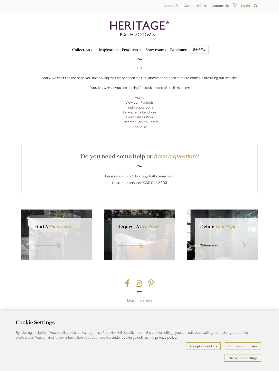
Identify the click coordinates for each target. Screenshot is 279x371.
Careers (146, 300)
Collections (82, 49)
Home (139, 98)
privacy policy (165, 338)
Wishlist (198, 49)
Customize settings (243, 358)
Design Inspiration (139, 117)
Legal (131, 300)
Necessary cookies (243, 346)
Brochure (178, 49)
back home (177, 78)
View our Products (139, 102)
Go (143, 241)
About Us (171, 5)
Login (245, 5)
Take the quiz (209, 245)
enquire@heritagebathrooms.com (146, 176)
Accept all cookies (203, 346)
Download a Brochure (139, 112)
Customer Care (195, 5)
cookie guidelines (135, 338)
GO (60, 241)
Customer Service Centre (139, 122)
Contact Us (220, 5)
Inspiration (108, 49)
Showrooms (155, 49)
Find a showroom (139, 107)
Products (130, 49)
